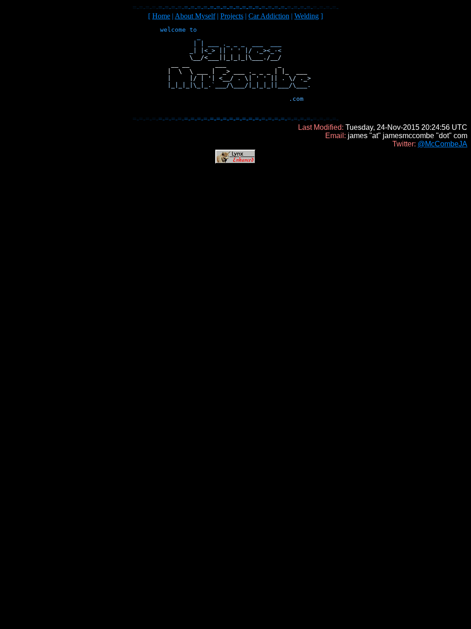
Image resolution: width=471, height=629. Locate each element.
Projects (231, 16)
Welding (306, 16)
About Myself (195, 16)
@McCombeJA (442, 144)
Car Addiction (268, 16)
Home (161, 16)
